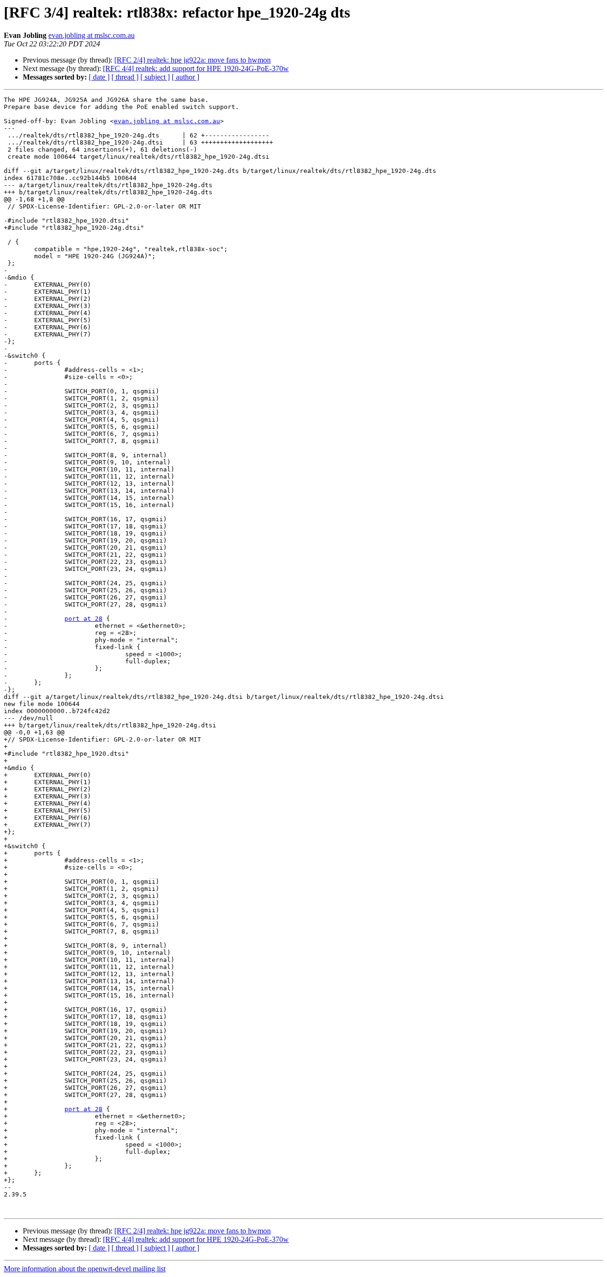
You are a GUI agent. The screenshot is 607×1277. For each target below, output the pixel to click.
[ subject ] (155, 77)
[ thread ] (124, 77)
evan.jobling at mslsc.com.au (91, 35)
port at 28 (83, 618)
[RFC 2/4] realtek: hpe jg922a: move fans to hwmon (192, 60)
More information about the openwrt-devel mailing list (85, 1269)
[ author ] (185, 77)
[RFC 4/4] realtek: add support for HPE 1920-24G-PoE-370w (196, 68)
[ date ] (99, 77)
